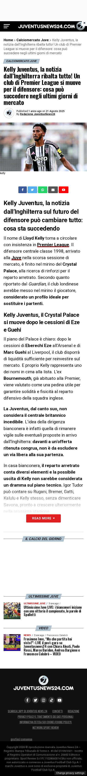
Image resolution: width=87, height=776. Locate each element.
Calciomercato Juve (32, 40)
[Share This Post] (43, 189)
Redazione (73, 711)
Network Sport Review (46, 728)
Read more (41, 518)
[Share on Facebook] (23, 189)
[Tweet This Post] (33, 189)
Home (8, 40)
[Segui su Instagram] (43, 700)
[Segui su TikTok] (51, 700)
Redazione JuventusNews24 (37, 114)
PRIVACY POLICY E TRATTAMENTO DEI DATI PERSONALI (45, 717)
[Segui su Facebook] (27, 700)
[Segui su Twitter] (35, 700)
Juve (16, 257)
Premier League (53, 244)
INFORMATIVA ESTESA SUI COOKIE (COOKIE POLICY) (46, 722)
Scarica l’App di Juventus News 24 (27, 711)
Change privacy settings (70, 773)
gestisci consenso (21, 739)
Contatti (57, 711)
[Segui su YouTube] (59, 700)
